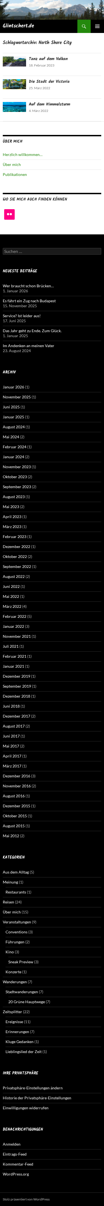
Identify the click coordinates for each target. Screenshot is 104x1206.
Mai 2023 (11, 506)
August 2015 (14, 825)
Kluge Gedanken (20, 1041)
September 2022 (17, 566)
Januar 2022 (13, 626)
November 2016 (17, 785)
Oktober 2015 (15, 815)
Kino (10, 951)
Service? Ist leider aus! (22, 315)
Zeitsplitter (12, 1011)
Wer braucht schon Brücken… (28, 285)
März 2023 (12, 526)
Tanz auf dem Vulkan (48, 59)
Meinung (10, 882)
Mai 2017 (11, 746)
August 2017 (14, 726)
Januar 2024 (13, 456)
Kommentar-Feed (18, 1164)
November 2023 (17, 466)
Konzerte (13, 971)
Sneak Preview (20, 961)
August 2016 (14, 795)
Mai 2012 (11, 835)
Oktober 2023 (15, 476)
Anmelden (12, 1144)
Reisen (8, 902)
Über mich (12, 164)
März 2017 (12, 766)
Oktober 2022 (15, 556)
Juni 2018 (11, 706)
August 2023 (14, 496)
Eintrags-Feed (15, 1154)
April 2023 (12, 516)
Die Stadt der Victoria (49, 81)
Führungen (15, 941)
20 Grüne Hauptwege (26, 1001)
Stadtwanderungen (22, 991)
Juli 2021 (11, 646)
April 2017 (12, 756)
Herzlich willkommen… (22, 154)
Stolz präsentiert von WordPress (26, 1199)
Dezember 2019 (16, 676)
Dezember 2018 (16, 696)
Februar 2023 (14, 536)
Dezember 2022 (16, 546)
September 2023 (17, 486)
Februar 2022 (14, 616)
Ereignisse (14, 1021)
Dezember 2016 (16, 776)
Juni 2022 (11, 586)
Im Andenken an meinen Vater (28, 345)
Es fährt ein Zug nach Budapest (29, 300)
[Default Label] (9, 214)
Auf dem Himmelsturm (49, 104)
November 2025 (17, 397)
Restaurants (16, 892)
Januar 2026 (13, 387)
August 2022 (14, 576)
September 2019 (17, 686)
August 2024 (14, 426)
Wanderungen (15, 981)
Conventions (16, 932)
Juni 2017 (11, 736)
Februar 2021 (14, 656)
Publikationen (15, 174)
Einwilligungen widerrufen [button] (26, 1107)
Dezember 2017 (16, 716)
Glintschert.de (18, 26)
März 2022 (12, 606)
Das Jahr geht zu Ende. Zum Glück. (32, 330)
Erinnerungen (17, 1031)
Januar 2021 (13, 666)
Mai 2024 (11, 436)
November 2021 (17, 636)
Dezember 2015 (16, 805)
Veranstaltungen (17, 922)
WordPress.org (16, 1174)
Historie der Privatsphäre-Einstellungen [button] (37, 1097)
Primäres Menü (97, 26)
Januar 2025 (13, 416)
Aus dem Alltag (16, 872)
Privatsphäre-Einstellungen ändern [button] (33, 1087)
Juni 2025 (11, 406)
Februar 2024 (14, 446)
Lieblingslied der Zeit (24, 1051)
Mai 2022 (11, 596)
